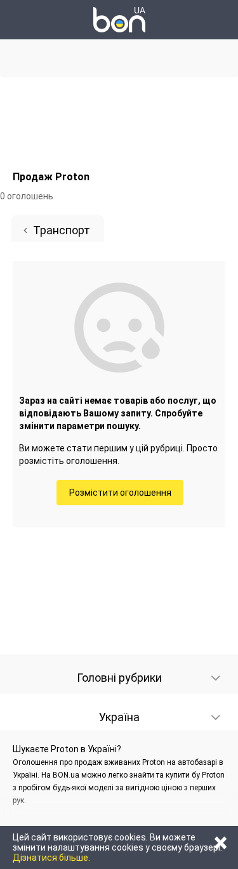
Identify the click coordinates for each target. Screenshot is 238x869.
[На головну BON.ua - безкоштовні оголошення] (119, 19)
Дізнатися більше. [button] (51, 857)
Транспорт (61, 230)
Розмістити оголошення (120, 493)
